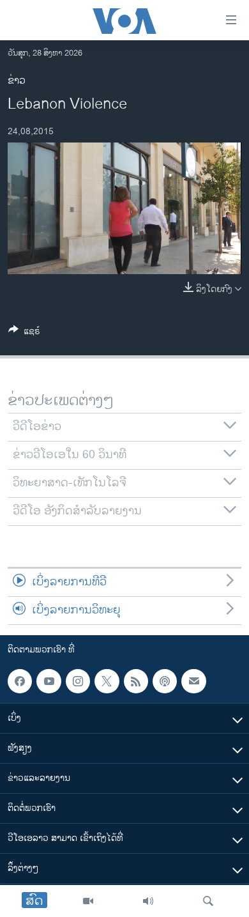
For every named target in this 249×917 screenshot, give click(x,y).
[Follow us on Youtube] (48, 681)
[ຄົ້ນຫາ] (208, 901)
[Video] (88, 901)
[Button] (24, 333)
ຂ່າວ (17, 80)
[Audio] (148, 901)
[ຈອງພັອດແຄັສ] (193, 681)
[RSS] (136, 681)
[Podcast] (165, 681)
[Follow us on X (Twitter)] (106, 681)
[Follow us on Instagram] (78, 681)
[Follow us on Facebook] (20, 681)
